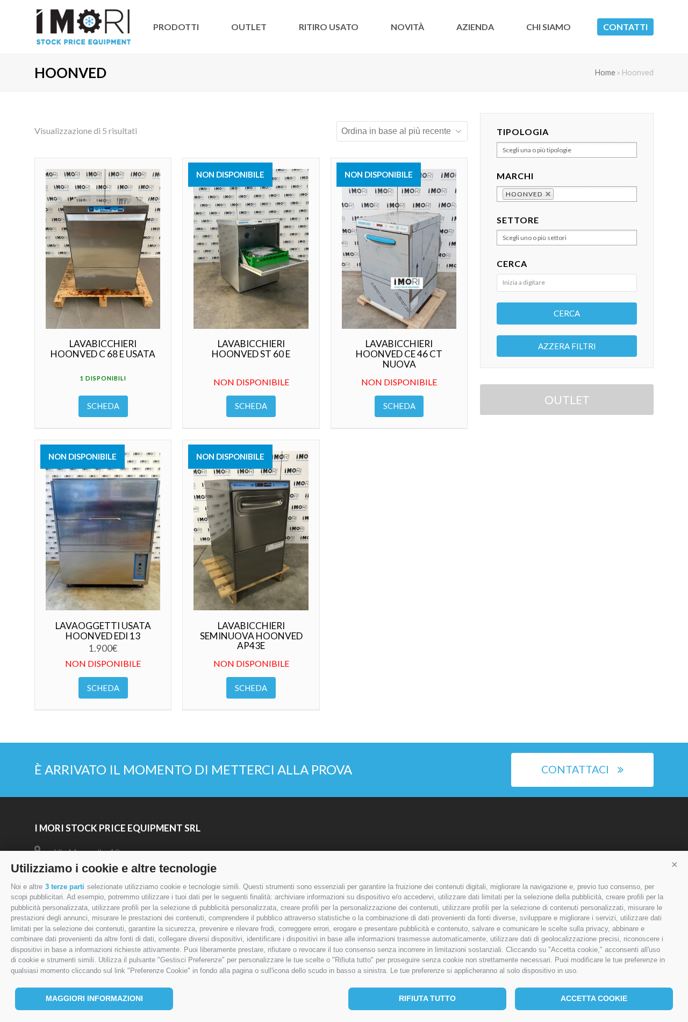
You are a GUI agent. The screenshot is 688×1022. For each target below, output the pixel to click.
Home (605, 72)
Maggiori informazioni (94, 998)
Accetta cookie (594, 998)
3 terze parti (64, 887)
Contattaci (575, 769)
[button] (674, 864)
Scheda (103, 406)
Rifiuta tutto (427, 998)
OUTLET (567, 399)
